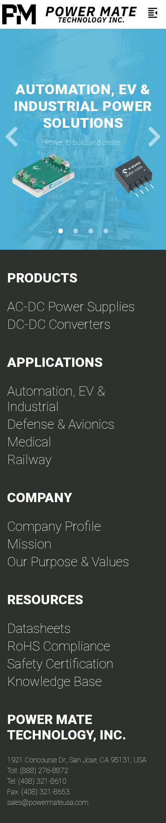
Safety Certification (60, 663)
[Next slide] (154, 139)
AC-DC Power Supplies (71, 306)
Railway (29, 459)
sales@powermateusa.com (48, 802)
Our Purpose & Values (68, 561)
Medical (29, 442)
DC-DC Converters (59, 324)
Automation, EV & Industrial (56, 398)
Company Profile (54, 526)
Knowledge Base (54, 681)
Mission (29, 544)
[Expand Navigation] (152, 14)
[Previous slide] (11, 139)
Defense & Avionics (61, 424)
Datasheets (39, 628)
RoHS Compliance (58, 646)
